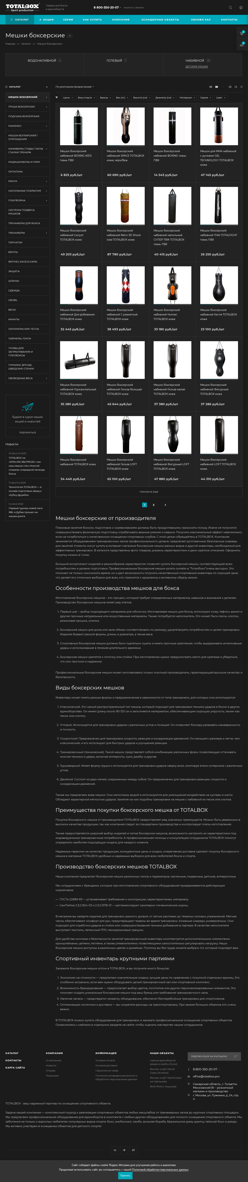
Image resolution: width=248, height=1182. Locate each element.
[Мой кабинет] (241, 8)
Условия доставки (106, 1065)
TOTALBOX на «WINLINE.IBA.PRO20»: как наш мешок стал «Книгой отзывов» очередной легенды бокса (27, 465)
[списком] (235, 87)
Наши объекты (162, 1053)
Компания (54, 1053)
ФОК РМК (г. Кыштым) (163, 1086)
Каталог (12, 1053)
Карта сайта (15, 1067)
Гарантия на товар (106, 1070)
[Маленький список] (210, 87)
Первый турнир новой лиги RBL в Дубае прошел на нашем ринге (26, 512)
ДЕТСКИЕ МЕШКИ (197, 66)
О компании (53, 1060)
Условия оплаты (105, 1060)
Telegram (124, 1150)
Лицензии (52, 1075)
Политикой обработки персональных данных (160, 1169)
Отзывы (50, 1070)
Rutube (133, 1150)
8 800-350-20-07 (106, 7)
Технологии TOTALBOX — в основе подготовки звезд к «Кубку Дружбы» (25, 490)
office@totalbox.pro (206, 1076)
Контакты (13, 1060)
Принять (125, 1175)
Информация (106, 1053)
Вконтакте (115, 1150)
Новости (11, 444)
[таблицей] (241, 87)
